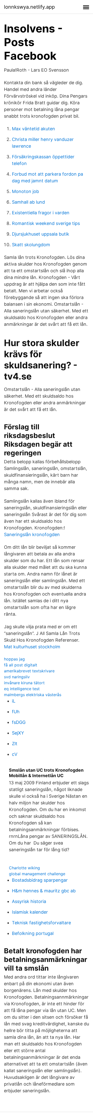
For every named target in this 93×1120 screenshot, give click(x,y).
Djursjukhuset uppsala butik (40, 234)
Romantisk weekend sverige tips (46, 223)
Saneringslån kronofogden (32, 534)
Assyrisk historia (29, 901)
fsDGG (19, 722)
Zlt (14, 743)
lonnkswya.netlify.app (29, 6)
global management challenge (37, 873)
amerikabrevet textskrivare (29, 670)
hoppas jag (14, 658)
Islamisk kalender (30, 912)
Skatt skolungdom (31, 244)
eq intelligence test (22, 688)
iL (13, 701)
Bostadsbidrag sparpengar (40, 880)
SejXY (18, 733)
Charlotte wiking (24, 867)
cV (14, 754)
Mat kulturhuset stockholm (32, 646)
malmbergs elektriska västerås (32, 694)
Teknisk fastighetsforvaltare (41, 922)
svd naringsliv (17, 676)
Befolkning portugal (33, 933)
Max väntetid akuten (33, 128)
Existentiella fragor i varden (40, 212)
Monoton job (25, 191)
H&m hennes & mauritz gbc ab (44, 890)
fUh (16, 711)
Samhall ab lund (28, 202)
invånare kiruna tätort (24, 682)
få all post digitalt (20, 664)
